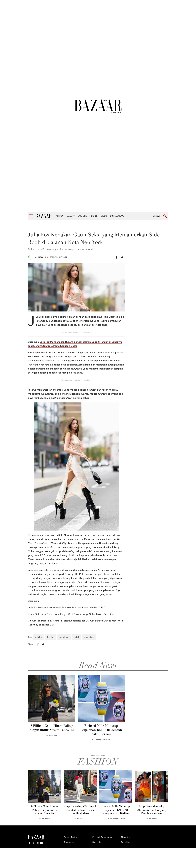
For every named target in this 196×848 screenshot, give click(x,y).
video (104, 216)
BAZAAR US (81, 818)
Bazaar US (43, 257)
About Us (125, 837)
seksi (76, 637)
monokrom (64, 637)
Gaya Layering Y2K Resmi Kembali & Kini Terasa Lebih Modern (80, 810)
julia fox (38, 637)
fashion (59, 216)
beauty (71, 216)
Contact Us (69, 842)
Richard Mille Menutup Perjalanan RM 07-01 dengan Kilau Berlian (101, 730)
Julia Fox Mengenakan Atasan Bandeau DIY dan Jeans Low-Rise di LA (66, 607)
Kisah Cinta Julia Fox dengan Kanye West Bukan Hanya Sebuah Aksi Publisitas (71, 614)
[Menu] (31, 216)
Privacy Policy (70, 837)
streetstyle (89, 637)
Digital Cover (117, 216)
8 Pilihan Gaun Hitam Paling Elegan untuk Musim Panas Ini (51, 728)
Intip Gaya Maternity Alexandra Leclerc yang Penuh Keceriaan (151, 810)
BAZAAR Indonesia (102, 739)
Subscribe (97, 842)
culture (82, 216)
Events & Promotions (102, 837)
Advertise (125, 842)
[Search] (165, 216)
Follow (156, 216)
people (93, 216)
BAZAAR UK (53, 735)
